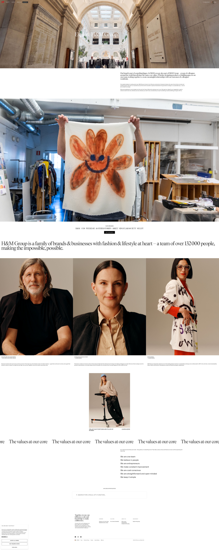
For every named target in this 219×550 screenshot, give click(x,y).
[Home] (2, 2)
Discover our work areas (104, 521)
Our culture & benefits (114, 521)
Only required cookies (14, 543)
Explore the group (136, 521)
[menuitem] (7, 2)
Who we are (124, 521)
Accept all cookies (14, 540)
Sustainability (124, 522)
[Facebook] (75, 537)
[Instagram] (78, 537)
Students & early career (103, 522)
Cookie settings (14, 547)
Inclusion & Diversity (126, 523)
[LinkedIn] (81, 537)
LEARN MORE (126, 429)
